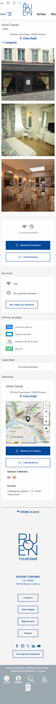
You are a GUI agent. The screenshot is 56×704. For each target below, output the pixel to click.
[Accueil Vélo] (28, 687)
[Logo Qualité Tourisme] (30, 679)
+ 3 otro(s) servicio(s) (28, 232)
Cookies (41, 671)
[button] (20, 3)
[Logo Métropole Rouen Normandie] (6, 679)
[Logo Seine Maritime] (18, 679)
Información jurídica (15, 668)
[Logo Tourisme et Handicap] (44, 679)
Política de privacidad (37, 668)
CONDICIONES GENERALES (23, 671)
